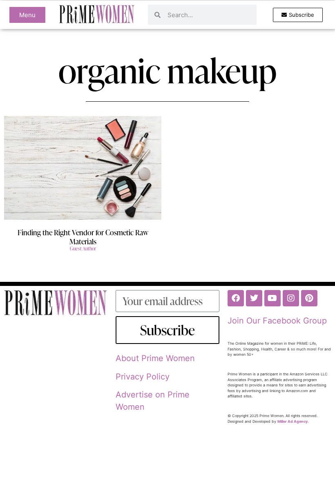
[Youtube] (272, 298)
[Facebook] (236, 298)
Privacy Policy (143, 377)
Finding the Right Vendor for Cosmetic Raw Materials (83, 236)
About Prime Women (155, 358)
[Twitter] (254, 298)
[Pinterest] (309, 298)
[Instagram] (291, 298)
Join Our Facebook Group (277, 321)
